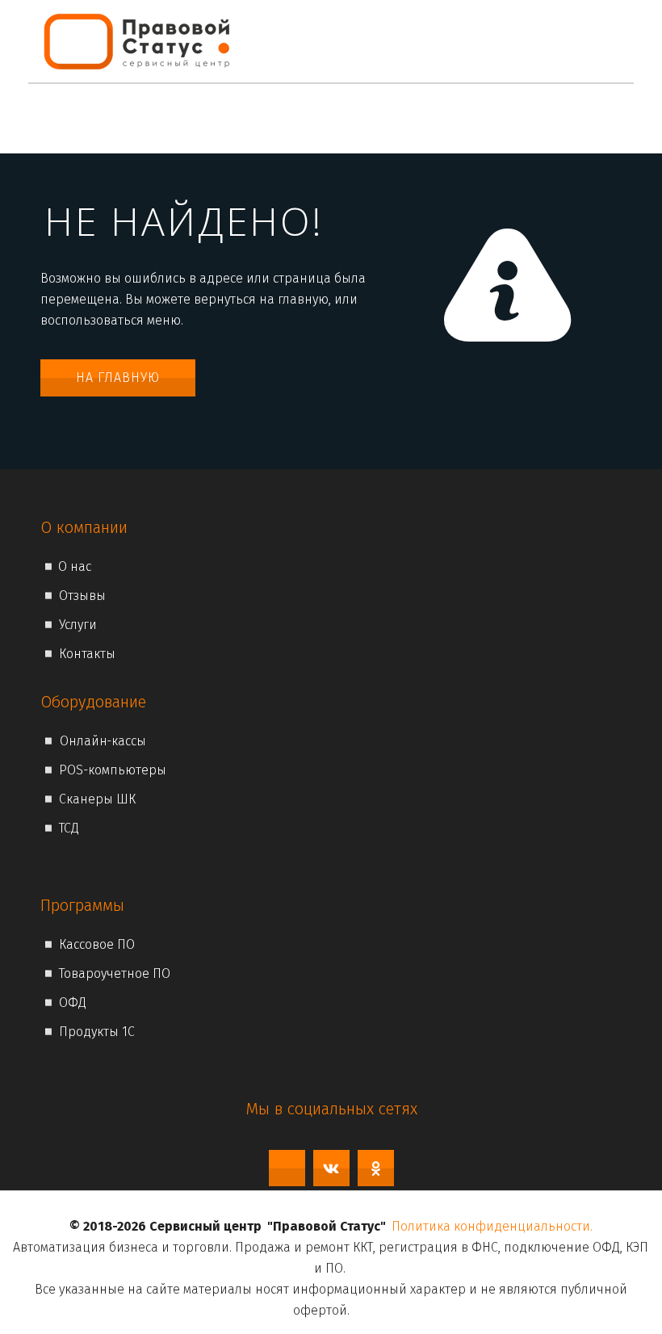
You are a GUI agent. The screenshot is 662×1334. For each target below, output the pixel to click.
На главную (118, 377)
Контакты (450, 118)
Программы (224, 118)
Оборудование (341, 118)
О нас (139, 118)
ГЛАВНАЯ (77, 118)
